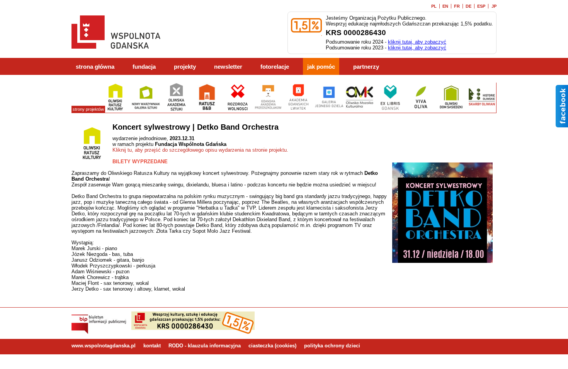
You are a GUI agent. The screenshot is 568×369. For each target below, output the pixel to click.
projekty (185, 67)
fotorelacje (274, 67)
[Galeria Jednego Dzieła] (329, 110)
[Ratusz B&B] (206, 110)
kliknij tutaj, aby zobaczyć (417, 42)
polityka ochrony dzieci (332, 346)
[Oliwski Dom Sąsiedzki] (451, 110)
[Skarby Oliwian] (481, 110)
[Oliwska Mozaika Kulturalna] (359, 110)
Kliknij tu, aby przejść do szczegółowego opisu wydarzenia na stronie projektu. (200, 150)
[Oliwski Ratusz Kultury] (115, 110)
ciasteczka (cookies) (272, 346)
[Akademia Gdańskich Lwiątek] (298, 110)
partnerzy (366, 67)
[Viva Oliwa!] (420, 110)
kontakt (152, 346)
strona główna (95, 67)
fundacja (144, 67)
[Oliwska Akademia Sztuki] (176, 110)
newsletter (228, 67)
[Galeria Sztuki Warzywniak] (145, 110)
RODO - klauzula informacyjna (204, 346)
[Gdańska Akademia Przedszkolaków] (267, 110)
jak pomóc (321, 67)
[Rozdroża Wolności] (237, 110)
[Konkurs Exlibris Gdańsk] (390, 110)
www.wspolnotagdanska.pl (103, 346)
